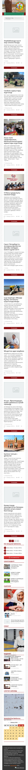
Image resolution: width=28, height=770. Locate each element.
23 (13, 736)
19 (22, 733)
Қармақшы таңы (20, 7)
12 (22, 730)
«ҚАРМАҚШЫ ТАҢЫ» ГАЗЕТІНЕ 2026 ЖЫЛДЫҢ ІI (16, 566)
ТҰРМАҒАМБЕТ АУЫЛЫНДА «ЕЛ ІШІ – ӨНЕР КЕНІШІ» (17, 679)
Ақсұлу (13, 614)
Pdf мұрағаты (15, 557)
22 (10, 736)
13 (5, 733)
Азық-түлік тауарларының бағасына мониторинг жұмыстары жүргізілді (13, 140)
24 (16, 736)
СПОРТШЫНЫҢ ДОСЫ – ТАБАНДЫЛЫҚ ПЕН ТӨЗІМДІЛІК (12, 655)
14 (8, 733)
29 (10, 738)
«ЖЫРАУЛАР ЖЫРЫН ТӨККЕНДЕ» (16, 685)
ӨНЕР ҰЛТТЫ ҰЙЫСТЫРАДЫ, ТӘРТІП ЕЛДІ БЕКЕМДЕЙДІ (17, 659)
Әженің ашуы (7, 615)
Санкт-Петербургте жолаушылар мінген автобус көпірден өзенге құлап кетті (12, 247)
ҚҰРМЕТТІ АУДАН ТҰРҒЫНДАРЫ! (15, 573)
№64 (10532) (10, 550)
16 (13, 733)
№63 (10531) (10, 553)
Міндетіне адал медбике (14, 351)
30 (13, 738)
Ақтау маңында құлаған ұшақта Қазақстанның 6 (17, 620)
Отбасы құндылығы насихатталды (12, 194)
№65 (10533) (10, 548)
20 (5, 736)
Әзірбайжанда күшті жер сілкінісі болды (12, 42)
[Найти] (23, 15)
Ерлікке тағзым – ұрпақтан (11, 455)
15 (10, 733)
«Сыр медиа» (13, 765)
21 (8, 736)
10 (16, 730)
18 (19, 733)
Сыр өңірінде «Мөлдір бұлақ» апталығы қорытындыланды (13, 299)
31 (16, 738)
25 (19, 736)
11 (19, 730)
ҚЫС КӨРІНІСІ (7, 720)
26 (22, 736)
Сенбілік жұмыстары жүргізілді (12, 92)
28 (8, 738)
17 (16, 733)
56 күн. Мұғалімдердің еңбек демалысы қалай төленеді (13, 402)
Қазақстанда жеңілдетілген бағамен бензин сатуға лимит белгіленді (13, 508)
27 (5, 738)
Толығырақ (14, 67)
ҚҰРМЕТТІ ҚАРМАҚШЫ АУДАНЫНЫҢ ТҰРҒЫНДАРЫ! (17, 580)
